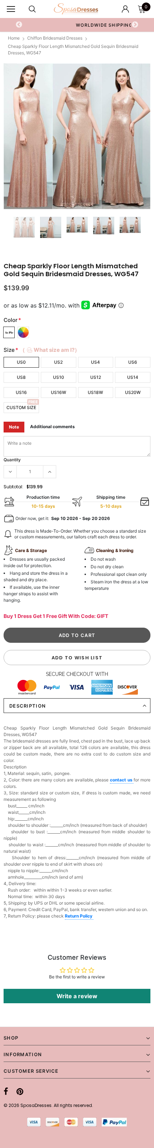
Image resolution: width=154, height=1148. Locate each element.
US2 (58, 362)
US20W (133, 392)
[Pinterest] (19, 1091)
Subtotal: (13, 487)
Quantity (12, 459)
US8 (21, 377)
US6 (132, 362)
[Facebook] (6, 1091)
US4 (95, 362)
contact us (122, 779)
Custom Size (21, 407)
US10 (58, 377)
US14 (132, 377)
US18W (95, 392)
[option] (77, 136)
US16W (58, 392)
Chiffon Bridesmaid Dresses (54, 38)
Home (14, 38)
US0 (21, 362)
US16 (21, 392)
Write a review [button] (77, 996)
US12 (95, 377)
